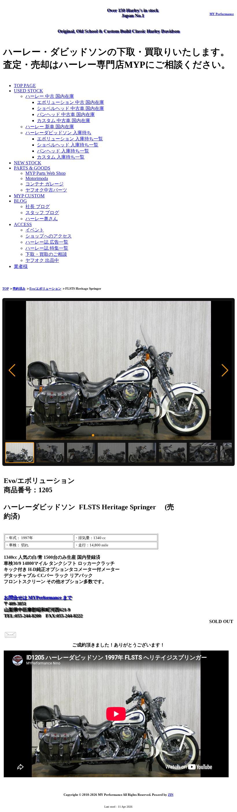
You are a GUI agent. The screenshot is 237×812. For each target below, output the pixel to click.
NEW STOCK (27, 162)
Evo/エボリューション (45, 288)
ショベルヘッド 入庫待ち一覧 (67, 144)
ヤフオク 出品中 (42, 260)
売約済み (19, 288)
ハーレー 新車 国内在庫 (49, 126)
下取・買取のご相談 (46, 254)
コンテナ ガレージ (44, 183)
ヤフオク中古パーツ (46, 190)
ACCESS (23, 224)
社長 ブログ (37, 206)
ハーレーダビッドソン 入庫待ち (58, 132)
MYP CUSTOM (29, 195)
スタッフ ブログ (42, 212)
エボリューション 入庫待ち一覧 (70, 138)
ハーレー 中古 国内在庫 (49, 96)
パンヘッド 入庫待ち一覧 (63, 150)
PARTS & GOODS (32, 168)
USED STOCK (28, 90)
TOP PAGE (25, 85)
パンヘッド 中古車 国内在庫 (66, 114)
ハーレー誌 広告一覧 (46, 242)
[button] (12, 370)
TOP (5, 288)
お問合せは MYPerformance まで (38, 597)
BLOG (20, 201)
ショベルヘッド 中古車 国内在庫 (70, 108)
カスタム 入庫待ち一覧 (60, 157)
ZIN (170, 794)
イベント (34, 229)
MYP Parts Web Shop (45, 173)
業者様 (21, 266)
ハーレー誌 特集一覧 (46, 248)
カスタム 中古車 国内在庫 (63, 120)
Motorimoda (36, 178)
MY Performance (222, 14)
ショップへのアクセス (48, 236)
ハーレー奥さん (41, 218)
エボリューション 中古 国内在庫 (70, 102)
